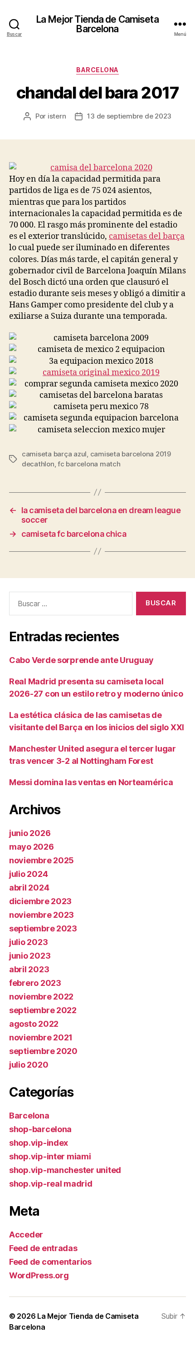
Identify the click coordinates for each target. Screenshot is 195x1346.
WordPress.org (39, 1275)
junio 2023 (29, 955)
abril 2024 (29, 887)
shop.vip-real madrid (51, 1183)
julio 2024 (28, 874)
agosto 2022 (33, 1024)
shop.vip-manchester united (65, 1170)
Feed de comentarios (50, 1262)
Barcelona (97, 70)
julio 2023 (28, 942)
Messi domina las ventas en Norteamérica (91, 782)
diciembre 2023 (40, 901)
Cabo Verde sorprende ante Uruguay (81, 660)
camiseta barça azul (54, 454)
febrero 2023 (35, 983)
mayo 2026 (31, 846)
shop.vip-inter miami (50, 1156)
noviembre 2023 (41, 915)
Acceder (26, 1234)
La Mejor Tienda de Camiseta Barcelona (97, 24)
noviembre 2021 (41, 1037)
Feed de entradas (43, 1248)
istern (57, 116)
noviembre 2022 (41, 996)
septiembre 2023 (43, 928)
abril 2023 (29, 969)
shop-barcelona (40, 1129)
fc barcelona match (89, 464)
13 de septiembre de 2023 (129, 116)
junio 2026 (29, 833)
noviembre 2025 (41, 860)
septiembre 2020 (43, 1051)
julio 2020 (28, 1064)
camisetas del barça (147, 236)
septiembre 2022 (43, 1010)
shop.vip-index (38, 1143)
